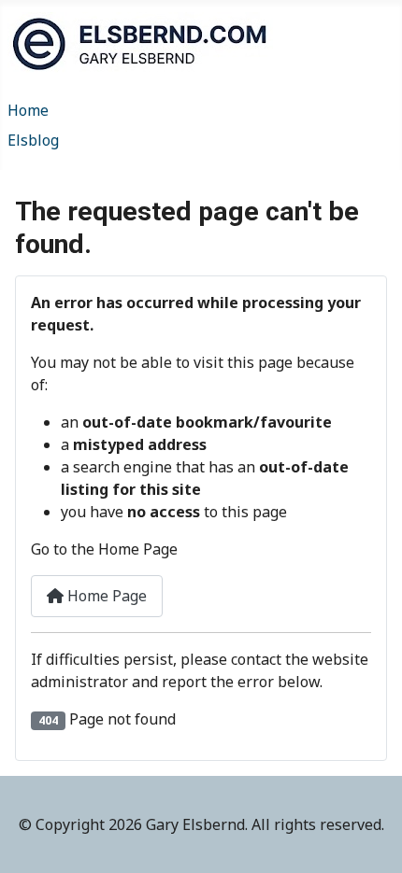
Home (28, 110)
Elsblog (33, 140)
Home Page (105, 595)
